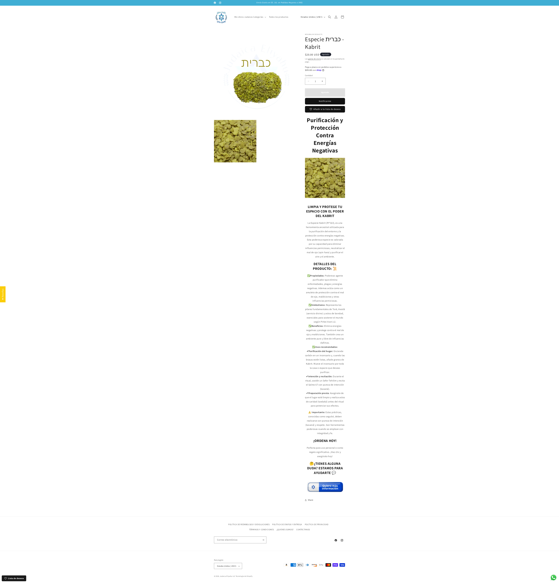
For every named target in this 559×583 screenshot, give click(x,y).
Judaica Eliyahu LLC (227, 576)
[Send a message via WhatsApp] (554, 578)
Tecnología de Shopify (244, 576)
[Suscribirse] (263, 540)
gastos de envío (314, 59)
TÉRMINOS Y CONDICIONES (261, 529)
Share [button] (310, 500)
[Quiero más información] (325, 490)
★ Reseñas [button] (2, 294)
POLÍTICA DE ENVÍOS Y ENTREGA (287, 524)
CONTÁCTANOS (303, 529)
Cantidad (309, 75)
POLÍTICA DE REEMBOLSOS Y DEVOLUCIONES (248, 524)
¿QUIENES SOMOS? (285, 529)
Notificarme (325, 101)
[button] (250, 17)
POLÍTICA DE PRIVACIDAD (317, 524)
